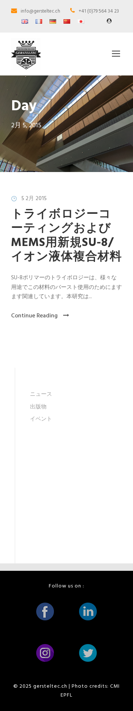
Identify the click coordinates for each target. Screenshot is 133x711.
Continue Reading (34, 316)
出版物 (38, 406)
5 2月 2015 (34, 198)
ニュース (41, 394)
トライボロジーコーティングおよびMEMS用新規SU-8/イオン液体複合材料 (66, 235)
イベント (41, 419)
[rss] (109, 21)
